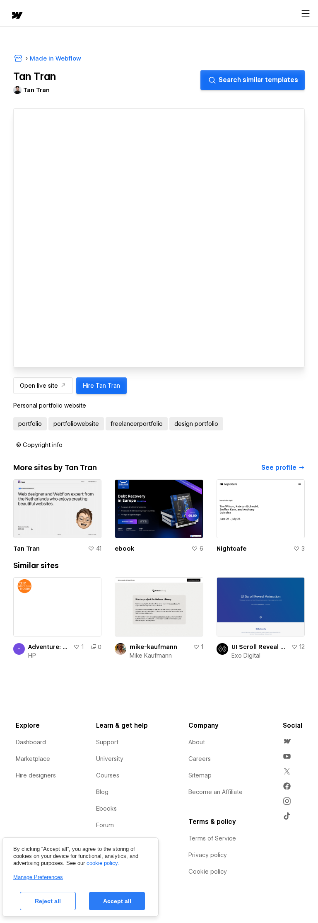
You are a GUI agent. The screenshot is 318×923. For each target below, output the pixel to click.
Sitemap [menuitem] (200, 775)
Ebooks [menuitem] (106, 808)
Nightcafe (231, 548)
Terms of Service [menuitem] (212, 838)
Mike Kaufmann (151, 655)
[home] (16, 16)
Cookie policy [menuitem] (207, 871)
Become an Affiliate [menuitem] (215, 792)
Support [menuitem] (107, 742)
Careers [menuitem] (199, 758)
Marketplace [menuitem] (33, 758)
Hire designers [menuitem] (36, 775)
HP (32, 655)
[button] (39, 445)
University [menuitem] (109, 758)
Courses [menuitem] (107, 775)
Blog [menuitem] (102, 792)
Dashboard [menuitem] (31, 742)
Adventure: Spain (49, 647)
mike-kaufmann (153, 647)
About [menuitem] (196, 742)
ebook (124, 548)
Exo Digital (245, 655)
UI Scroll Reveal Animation (259, 647)
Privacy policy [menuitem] (207, 855)
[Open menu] (305, 14)
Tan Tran (26, 548)
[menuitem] (287, 741)
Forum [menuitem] (105, 825)
